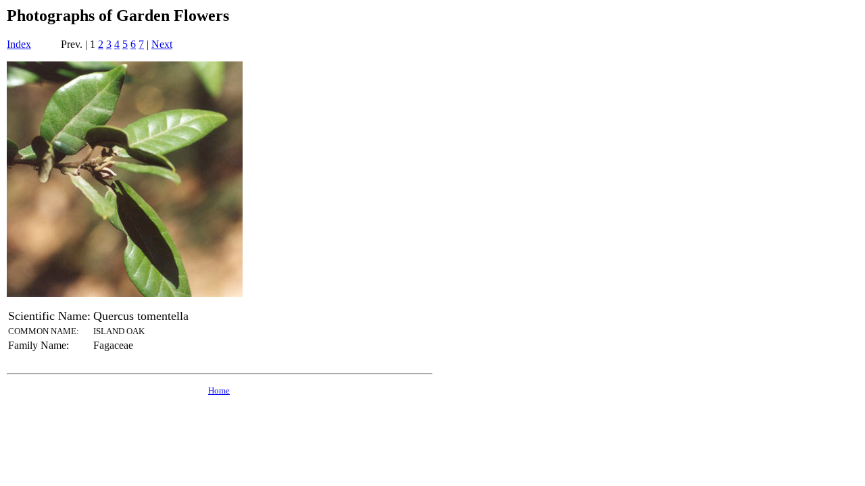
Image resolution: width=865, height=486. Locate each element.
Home (219, 390)
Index (19, 44)
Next (161, 44)
